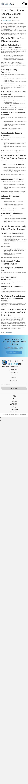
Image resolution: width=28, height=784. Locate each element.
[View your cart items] (22, 4)
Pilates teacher (7, 29)
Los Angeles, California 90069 (10, 366)
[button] (14, 352)
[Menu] (26, 4)
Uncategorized (9, 332)
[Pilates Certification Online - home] (7, 4)
